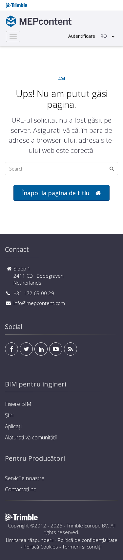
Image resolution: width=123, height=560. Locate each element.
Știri (9, 415)
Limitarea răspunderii (29, 540)
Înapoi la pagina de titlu (56, 193)
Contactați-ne (20, 489)
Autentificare (81, 36)
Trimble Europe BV (87, 525)
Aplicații (13, 426)
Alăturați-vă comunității (31, 437)
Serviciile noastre (24, 478)
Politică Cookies (41, 546)
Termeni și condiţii (82, 546)
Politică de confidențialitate (87, 540)
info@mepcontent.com (39, 303)
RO (103, 36)
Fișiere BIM (18, 404)
